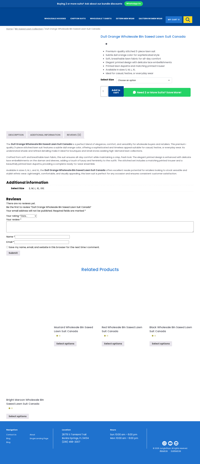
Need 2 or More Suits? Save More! (159, 92)
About (32, 434)
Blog (8, 438)
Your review (13, 219)
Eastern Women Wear (150, 18)
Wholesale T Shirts (101, 18)
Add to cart (116, 91)
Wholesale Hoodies (55, 18)
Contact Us (11, 434)
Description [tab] (16, 135)
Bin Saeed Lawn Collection (29, 28)
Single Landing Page (39, 438)
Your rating (13, 216)
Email (10, 242)
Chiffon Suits (78, 18)
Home (9, 28)
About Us (164, 451)
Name (10, 236)
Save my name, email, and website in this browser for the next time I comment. (54, 247)
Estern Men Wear (125, 18)
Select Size (107, 79)
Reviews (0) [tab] (74, 135)
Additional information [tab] (45, 135)
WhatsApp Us (133, 3)
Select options (65, 343)
